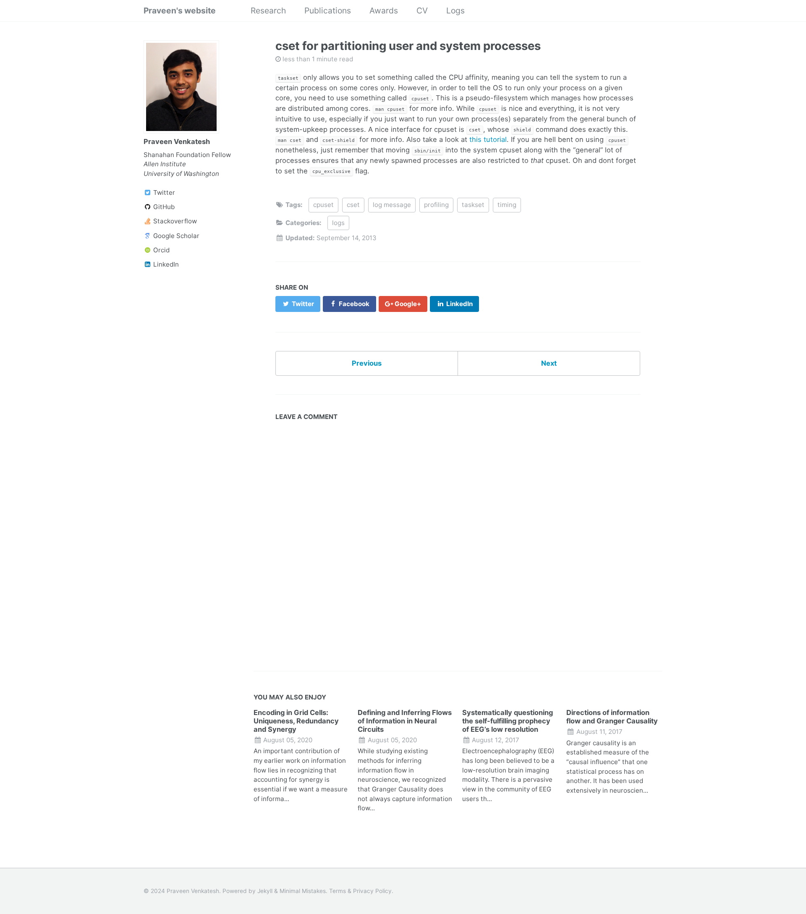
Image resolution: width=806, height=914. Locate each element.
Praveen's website (180, 10)
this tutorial (488, 139)
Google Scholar (175, 236)
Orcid (161, 250)
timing (506, 205)
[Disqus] (457, 544)
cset (353, 205)
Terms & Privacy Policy (360, 891)
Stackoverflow (174, 221)
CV (422, 10)
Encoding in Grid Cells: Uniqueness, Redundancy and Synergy (296, 720)
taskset (473, 205)
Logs (455, 10)
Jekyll (264, 891)
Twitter (163, 192)
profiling (436, 205)
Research (268, 10)
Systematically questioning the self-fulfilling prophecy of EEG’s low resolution (507, 720)
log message (392, 205)
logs (338, 223)
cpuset (323, 205)
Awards (383, 10)
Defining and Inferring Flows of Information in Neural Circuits (405, 720)
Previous (367, 363)
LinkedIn (165, 264)
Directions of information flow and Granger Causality (612, 716)
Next (549, 363)
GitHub (163, 207)
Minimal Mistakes (303, 891)
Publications (327, 10)
